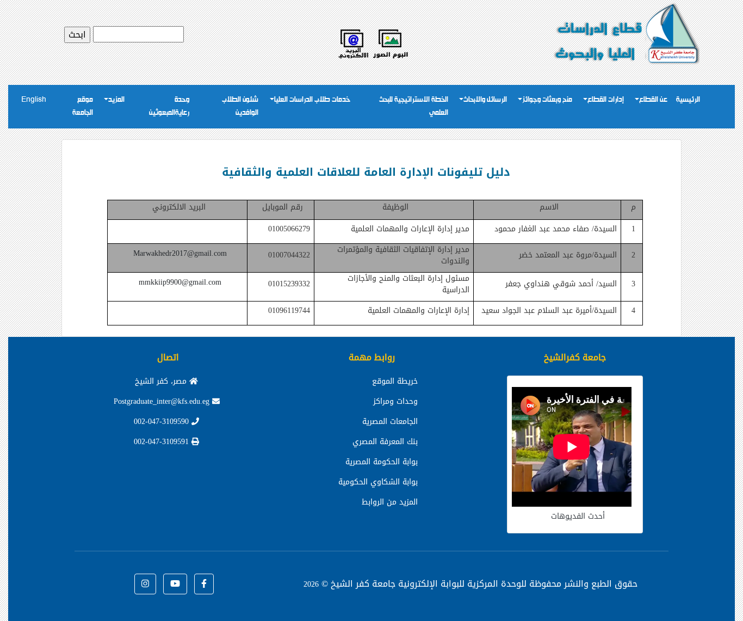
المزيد (116, 100)
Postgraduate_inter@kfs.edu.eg (163, 401)
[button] (204, 584)
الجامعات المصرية (390, 421)
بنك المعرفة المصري (385, 441)
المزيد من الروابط (390, 502)
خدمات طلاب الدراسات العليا (312, 100)
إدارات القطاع (605, 100)
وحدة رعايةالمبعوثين (169, 106)
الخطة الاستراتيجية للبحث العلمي (413, 106)
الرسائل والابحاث (485, 100)
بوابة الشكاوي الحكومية (378, 482)
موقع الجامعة (82, 106)
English (33, 100)
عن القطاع (653, 100)
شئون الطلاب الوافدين (240, 106)
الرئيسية (688, 100)
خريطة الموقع (395, 381)
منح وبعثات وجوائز (547, 100)
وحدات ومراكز (395, 401)
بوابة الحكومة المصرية (381, 461)
